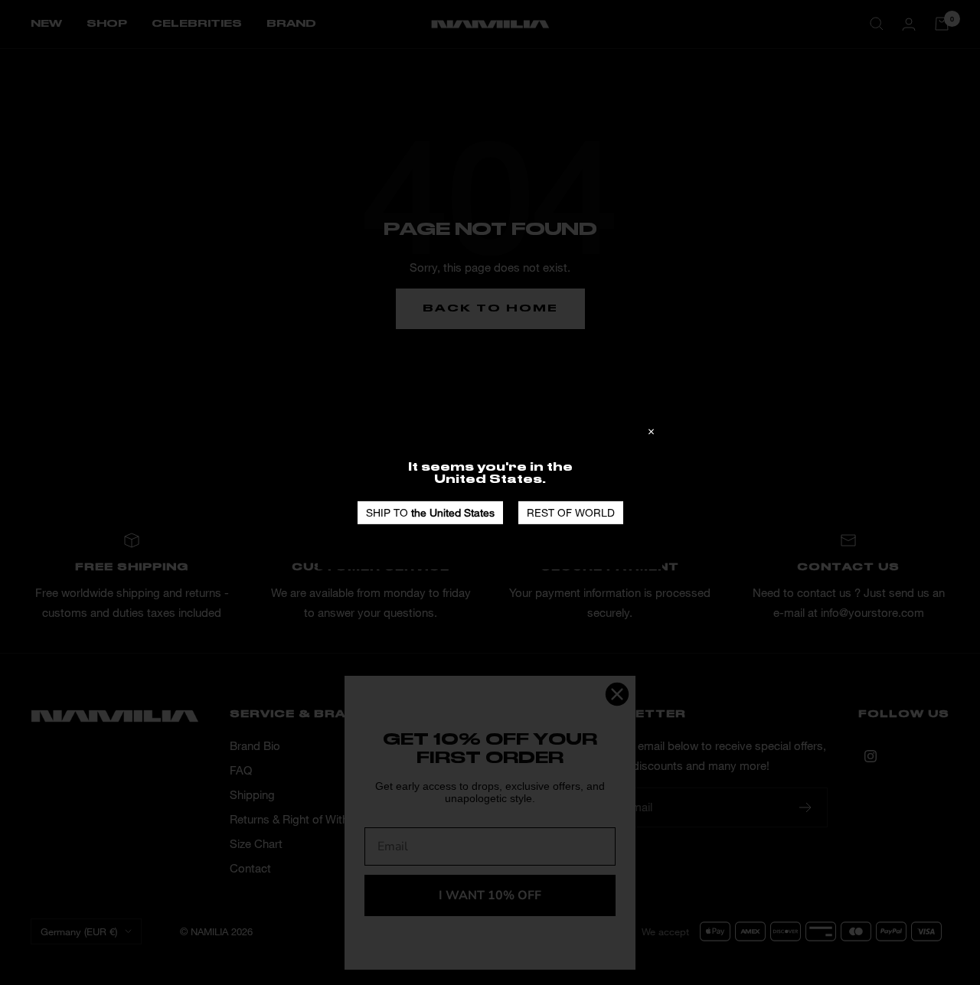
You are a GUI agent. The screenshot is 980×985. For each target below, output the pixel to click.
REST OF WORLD (571, 511)
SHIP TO (430, 511)
